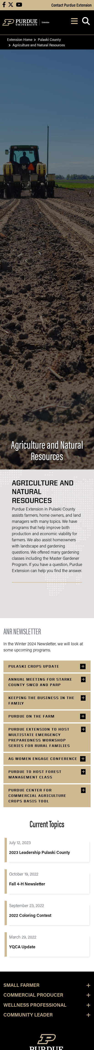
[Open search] (86, 22)
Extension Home (19, 39)
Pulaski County (49, 39)
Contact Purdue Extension (71, 5)
